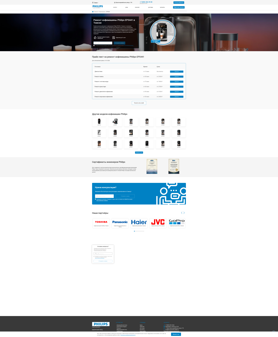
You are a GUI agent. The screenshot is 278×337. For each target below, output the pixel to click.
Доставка (150, 7)
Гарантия (137, 7)
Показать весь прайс (139, 103)
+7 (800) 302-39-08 (146, 2)
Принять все (176, 334)
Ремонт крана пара (100, 86)
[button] (182, 212)
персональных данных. (128, 45)
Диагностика (98, 71)
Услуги (114, 7)
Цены (126, 7)
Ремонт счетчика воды (101, 81)
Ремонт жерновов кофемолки (104, 96)
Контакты (162, 7)
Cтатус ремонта (178, 2)
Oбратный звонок (179, 7)
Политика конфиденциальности (127, 335)
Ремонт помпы (99, 76)
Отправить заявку (119, 43)
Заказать (177, 71)
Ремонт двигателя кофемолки (104, 91)
